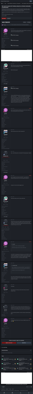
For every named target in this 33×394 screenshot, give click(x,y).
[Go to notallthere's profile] (6, 221)
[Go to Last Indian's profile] (17, 368)
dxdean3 (5, 33)
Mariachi (5, 309)
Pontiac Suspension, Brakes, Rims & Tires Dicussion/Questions (20, 24)
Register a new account (9, 342)
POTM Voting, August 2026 (7, 363)
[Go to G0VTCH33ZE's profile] (6, 286)
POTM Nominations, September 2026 (8, 359)
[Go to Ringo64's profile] (2, 359)
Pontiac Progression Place (22, 367)
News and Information (22, 362)
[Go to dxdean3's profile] (6, 30)
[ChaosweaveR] (5, 68)
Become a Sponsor (29, 49)
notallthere (5, 224)
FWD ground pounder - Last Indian (23, 368)
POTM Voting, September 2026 (23, 359)
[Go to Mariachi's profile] (6, 307)
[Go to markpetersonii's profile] (6, 153)
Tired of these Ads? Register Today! (16, 61)
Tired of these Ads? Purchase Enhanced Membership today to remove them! (16, 384)
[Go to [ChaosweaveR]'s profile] (6, 65)
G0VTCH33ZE (6, 289)
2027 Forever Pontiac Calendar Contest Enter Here (9, 368)
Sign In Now (24, 342)
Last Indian (20, 369)
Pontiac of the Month (6, 358)
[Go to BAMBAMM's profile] (6, 88)
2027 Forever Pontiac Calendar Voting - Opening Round (24, 363)
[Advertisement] (16, 55)
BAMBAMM (5, 91)
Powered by (24, 390)
